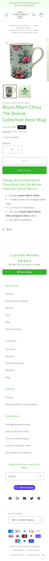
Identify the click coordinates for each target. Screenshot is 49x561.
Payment (9, 370)
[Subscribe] (39, 476)
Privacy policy (33, 550)
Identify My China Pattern (18, 452)
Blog (7, 322)
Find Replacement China (17, 424)
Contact (9, 293)
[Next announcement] (44, 4)
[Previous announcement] (5, 4)
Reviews (9, 356)
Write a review (24, 272)
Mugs (36, 25)
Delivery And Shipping (16, 300)
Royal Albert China (23, 28)
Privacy (9, 397)
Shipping (6, 131)
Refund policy (18, 550)
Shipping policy (34, 555)
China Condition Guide (17, 438)
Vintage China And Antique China (24, 32)
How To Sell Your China (17, 431)
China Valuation (13, 329)
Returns (9, 308)
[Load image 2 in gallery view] (24, 91)
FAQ (7, 315)
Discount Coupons (14, 363)
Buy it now (24, 170)
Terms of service (18, 555)
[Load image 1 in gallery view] (9, 91)
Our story (10, 349)
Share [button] (9, 229)
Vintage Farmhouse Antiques (20, 25)
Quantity (6, 143)
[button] (6, 15)
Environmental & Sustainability (21, 404)
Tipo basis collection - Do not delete (23, 30)
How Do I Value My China (18, 445)
